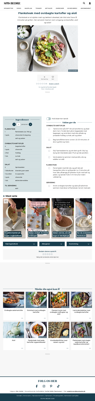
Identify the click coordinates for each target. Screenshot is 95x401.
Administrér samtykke (71, 396)
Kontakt (19, 396)
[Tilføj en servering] (30, 124)
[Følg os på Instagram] (44, 386)
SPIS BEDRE (12, 3)
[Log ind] (90, 3)
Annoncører (27, 396)
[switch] (48, 118)
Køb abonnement (38, 396)
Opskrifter (8, 8)
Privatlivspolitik (58, 396)
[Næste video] (89, 217)
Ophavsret (48, 396)
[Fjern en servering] (14, 124)
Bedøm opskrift (54, 84)
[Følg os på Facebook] (37, 386)
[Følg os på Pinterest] (51, 386)
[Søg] (84, 3)
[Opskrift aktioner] (22, 318)
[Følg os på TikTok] (58, 386)
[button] (14, 218)
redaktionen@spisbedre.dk (76, 391)
